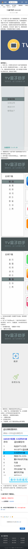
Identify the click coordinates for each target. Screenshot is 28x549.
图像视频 (20, 5)
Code (10, 517)
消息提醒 (22, 538)
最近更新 (14, 542)
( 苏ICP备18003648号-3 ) (19, 547)
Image (5, 517)
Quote (8, 517)
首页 (2, 5)
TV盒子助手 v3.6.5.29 (14, 10)
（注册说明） (11, 501)
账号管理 (14, 540)
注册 (22, 2)
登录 (26, 2)
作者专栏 (14, 538)
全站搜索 (22, 540)
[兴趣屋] (3, 2)
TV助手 (3, 509)
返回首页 (22, 542)
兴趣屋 (0, 7)
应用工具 (8, 6)
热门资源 (14, 5)
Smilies (12, 517)
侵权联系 (5, 540)
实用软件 (8, 5)
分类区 (4, 6)
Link (7, 517)
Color (3, 517)
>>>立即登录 (5, 501)
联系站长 (5, 542)
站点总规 (5, 538)
